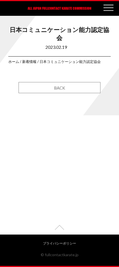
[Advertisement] (59, 175)
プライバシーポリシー (59, 243)
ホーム (13, 61)
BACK (59, 87)
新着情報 (29, 61)
